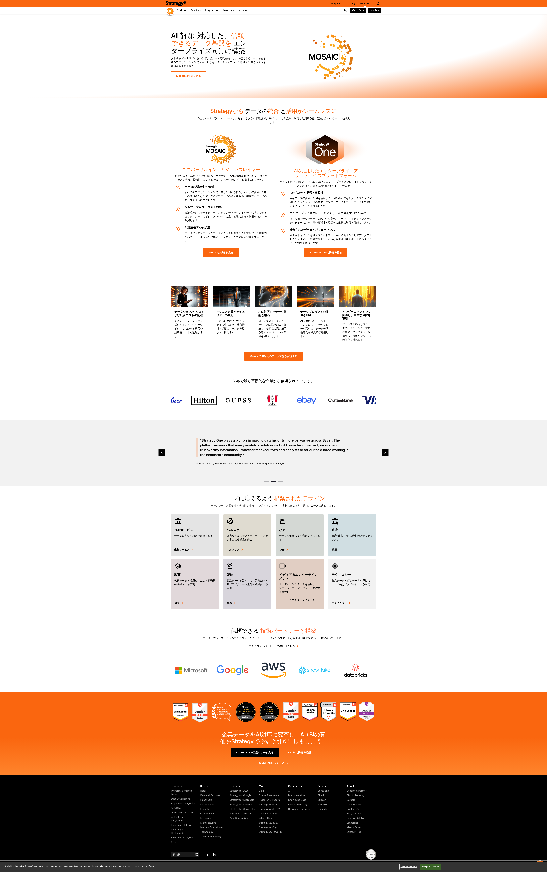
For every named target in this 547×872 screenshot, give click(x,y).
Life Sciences (207, 804)
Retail (203, 790)
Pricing (174, 842)
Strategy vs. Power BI (270, 831)
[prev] (161, 452)
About (350, 786)
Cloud (321, 795)
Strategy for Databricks (242, 804)
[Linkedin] (214, 854)
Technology (206, 831)
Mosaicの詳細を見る (188, 75)
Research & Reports (269, 799)
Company (350, 3)
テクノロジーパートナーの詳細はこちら (272, 646)
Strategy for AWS (239, 790)
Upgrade (322, 809)
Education (205, 809)
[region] (273, 867)
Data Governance (180, 798)
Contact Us (353, 809)
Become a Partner (357, 790)
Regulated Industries (240, 813)
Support (322, 799)
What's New (265, 818)
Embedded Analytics (182, 837)
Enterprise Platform (181, 825)
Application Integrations (184, 803)
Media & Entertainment (212, 827)
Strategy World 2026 (270, 804)
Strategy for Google (240, 795)
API (290, 790)
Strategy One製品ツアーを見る (254, 752)
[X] (207, 854)
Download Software (299, 809)
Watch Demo (358, 10)
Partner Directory (297, 804)
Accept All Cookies (430, 866)
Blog (261, 790)
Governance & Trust (182, 812)
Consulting (323, 790)
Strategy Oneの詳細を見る (326, 252)
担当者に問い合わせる (272, 763)
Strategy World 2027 (270, 809)
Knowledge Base (297, 799)
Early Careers (354, 813)
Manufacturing (208, 822)
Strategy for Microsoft (241, 799)
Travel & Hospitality (210, 836)
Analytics (335, 3)
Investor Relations (356, 818)
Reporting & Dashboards (177, 831)
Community (295, 786)
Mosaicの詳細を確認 (298, 752)
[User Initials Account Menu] (378, 3)
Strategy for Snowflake (242, 809)
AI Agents (176, 807)
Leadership (353, 822)
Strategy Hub (354, 831)
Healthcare (206, 799)
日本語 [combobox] (176, 854)
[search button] (346, 10)
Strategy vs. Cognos (270, 827)
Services (323, 786)
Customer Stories (268, 813)
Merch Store (354, 827)
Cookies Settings (409, 866)
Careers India (354, 804)
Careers (351, 799)
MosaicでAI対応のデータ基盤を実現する (273, 356)
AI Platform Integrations (177, 819)
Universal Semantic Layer (181, 792)
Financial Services (210, 795)
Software (365, 3)
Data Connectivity (238, 818)
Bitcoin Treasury (356, 795)
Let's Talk (374, 10)
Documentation (296, 795)
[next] (385, 452)
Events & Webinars (269, 795)
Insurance (205, 818)
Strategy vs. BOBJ (269, 822)
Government (207, 813)
